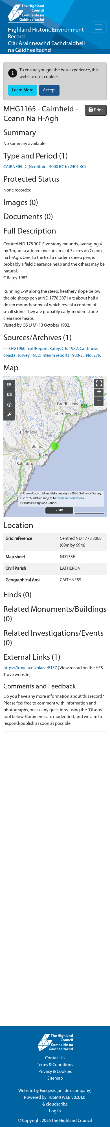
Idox (67, 1091)
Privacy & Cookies (55, 1071)
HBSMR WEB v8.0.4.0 (66, 1097)
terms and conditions (70, 498)
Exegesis (48, 1091)
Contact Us (55, 1058)
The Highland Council (71, 1121)
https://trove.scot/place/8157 (30, 668)
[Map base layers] (9, 395)
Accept (49, 90)
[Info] (9, 405)
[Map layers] (9, 385)
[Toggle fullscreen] (99, 383)
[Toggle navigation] (99, 27)
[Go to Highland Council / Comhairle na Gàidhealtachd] (26, 11)
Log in (55, 1111)
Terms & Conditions (55, 1065)
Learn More (22, 90)
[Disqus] (55, 806)
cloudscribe (57, 1104)
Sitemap (55, 1078)
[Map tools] (9, 415)
